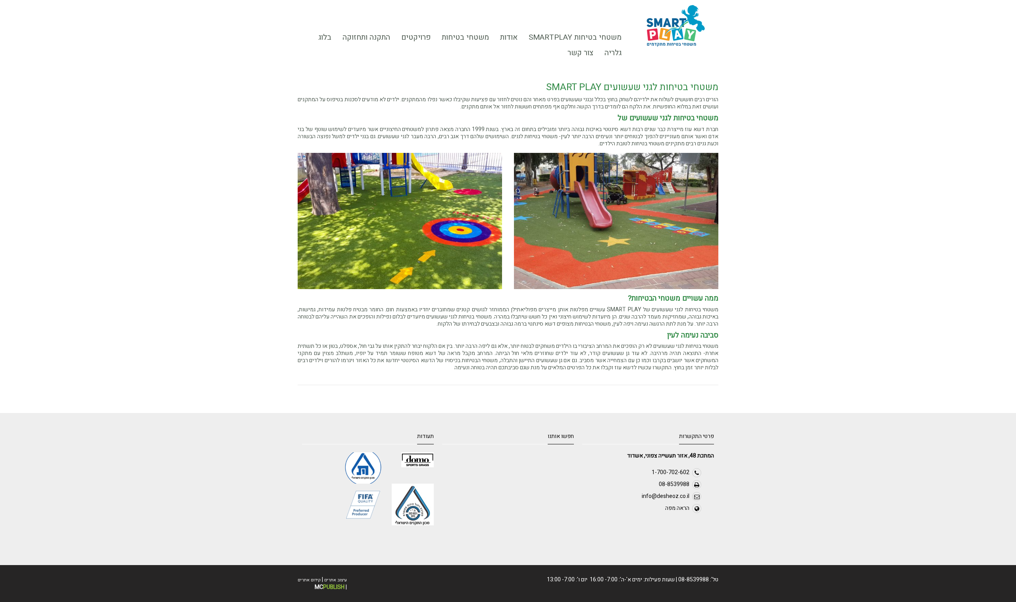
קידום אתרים (309, 580)
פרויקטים (418, 38)
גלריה (613, 52)
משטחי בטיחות (468, 38)
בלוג (324, 37)
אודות (511, 38)
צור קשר (580, 52)
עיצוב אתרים (335, 580)
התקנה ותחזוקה (366, 37)
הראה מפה (677, 508)
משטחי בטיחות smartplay (575, 37)
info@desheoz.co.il (665, 496)
